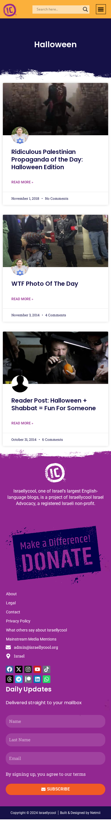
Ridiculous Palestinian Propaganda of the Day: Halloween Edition (47, 159)
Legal (11, 603)
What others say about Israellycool (36, 630)
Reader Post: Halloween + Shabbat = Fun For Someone (53, 404)
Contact (13, 612)
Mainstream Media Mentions (31, 639)
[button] (101, 9)
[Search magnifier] (85, 9)
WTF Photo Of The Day (44, 284)
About (11, 594)
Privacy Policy (18, 621)
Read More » (22, 182)
